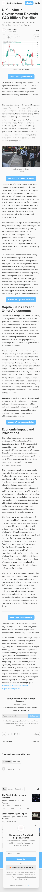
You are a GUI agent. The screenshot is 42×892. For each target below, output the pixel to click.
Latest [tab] (10, 789)
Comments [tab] (7, 761)
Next (34, 742)
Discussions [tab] (19, 789)
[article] (21, 802)
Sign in (37, 3)
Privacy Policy (22, 879)
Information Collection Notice (26, 877)
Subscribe (29, 3)
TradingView (25, 69)
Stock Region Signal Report (14, 814)
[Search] (38, 789)
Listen (37, 30)
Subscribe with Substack (22, 867)
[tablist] (11, 761)
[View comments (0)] (9, 36)
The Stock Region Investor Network (14, 796)
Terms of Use (29, 875)
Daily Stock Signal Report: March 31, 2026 (14, 817)
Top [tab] (4, 789)
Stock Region (11, 29)
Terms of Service (11, 875)
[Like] (4, 36)
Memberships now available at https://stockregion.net (15, 687)
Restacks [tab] (16, 761)
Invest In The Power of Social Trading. (13, 802)
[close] (35, 825)
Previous (9, 742)
